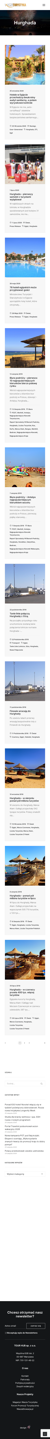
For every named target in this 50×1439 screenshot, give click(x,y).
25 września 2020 (19, 126)
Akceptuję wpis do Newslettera (22, 1333)
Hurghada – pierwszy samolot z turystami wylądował (21, 197)
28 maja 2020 (17, 313)
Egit (11, 133)
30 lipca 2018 (17, 1018)
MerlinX (20, 413)
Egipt (26, 226)
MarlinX (35, 429)
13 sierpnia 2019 (18, 409)
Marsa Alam (19, 429)
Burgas (28, 429)
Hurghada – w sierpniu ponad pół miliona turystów (24, 799)
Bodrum (13, 432)
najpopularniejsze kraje (19, 436)
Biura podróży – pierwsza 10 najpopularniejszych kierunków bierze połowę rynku (23, 382)
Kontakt (25, 1376)
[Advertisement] (25, 1209)
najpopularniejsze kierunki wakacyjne (24, 549)
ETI (36, 129)
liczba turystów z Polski (19, 834)
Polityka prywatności (25, 1383)
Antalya (27, 413)
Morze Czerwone (23, 827)
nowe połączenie (16, 650)
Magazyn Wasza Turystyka (25, 1402)
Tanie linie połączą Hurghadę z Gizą (20, 615)
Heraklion (22, 542)
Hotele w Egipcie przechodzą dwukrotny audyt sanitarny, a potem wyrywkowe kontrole (23, 98)
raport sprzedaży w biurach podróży (24, 422)
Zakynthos (31, 542)
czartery (15, 737)
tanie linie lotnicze (17, 646)
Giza (27, 646)
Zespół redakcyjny (25, 1386)
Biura (31, 409)
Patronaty (25, 1379)
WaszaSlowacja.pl (25, 1409)
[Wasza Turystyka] (15, 5)
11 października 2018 (20, 733)
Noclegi (33, 126)
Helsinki (28, 737)
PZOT (14, 413)
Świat (27, 223)
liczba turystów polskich (30, 928)
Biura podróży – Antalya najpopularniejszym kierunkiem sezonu (23, 500)
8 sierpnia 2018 (18, 921)
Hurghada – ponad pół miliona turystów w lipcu (23, 897)
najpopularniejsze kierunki (27, 432)
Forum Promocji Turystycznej (25, 1405)
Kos (33, 425)
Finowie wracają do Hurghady (20, 712)
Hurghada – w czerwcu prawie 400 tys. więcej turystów (22, 992)
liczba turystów (24, 425)
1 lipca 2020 (17, 223)
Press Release (15, 226)
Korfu (12, 429)
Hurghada (30, 129)
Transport (16, 643)
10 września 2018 (19, 824)
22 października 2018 (20, 639)
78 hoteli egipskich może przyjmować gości (23, 288)
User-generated (16, 129)
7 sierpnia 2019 (18, 526)
